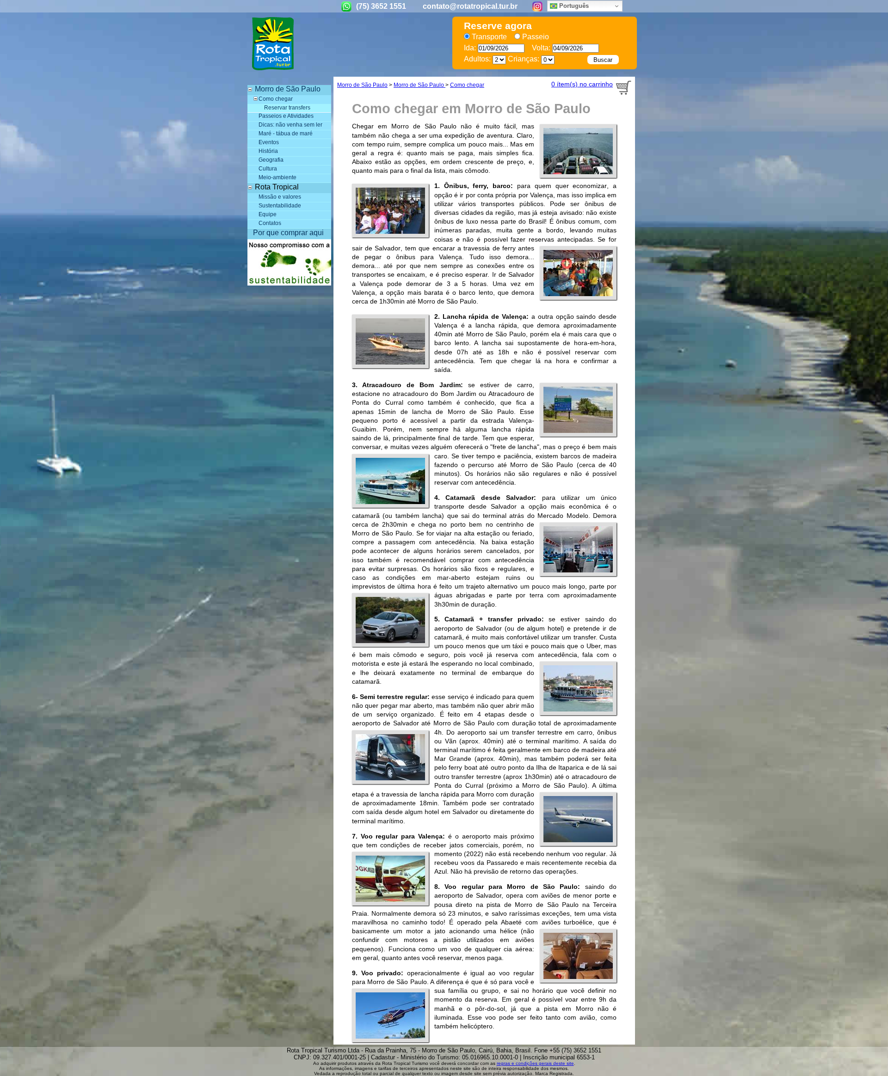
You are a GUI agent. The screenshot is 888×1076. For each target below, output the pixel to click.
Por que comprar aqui (288, 233)
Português (573, 5)
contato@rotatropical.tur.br (470, 6)
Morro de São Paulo (362, 85)
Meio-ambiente (277, 177)
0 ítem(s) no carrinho (582, 84)
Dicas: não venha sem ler (290, 125)
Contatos (270, 223)
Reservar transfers (287, 107)
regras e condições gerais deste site (535, 1063)
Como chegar (276, 99)
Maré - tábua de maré (286, 133)
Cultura (268, 168)
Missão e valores (280, 197)
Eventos (269, 142)
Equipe (268, 214)
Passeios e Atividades (286, 116)
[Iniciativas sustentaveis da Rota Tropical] (289, 283)
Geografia (271, 160)
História (268, 151)
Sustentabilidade (280, 205)
